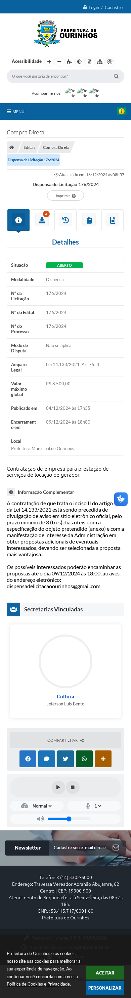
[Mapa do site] (99, 61)
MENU (18, 111)
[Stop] (73, 787)
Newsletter (28, 847)
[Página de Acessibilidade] (109, 61)
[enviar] (116, 848)
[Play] (58, 787)
